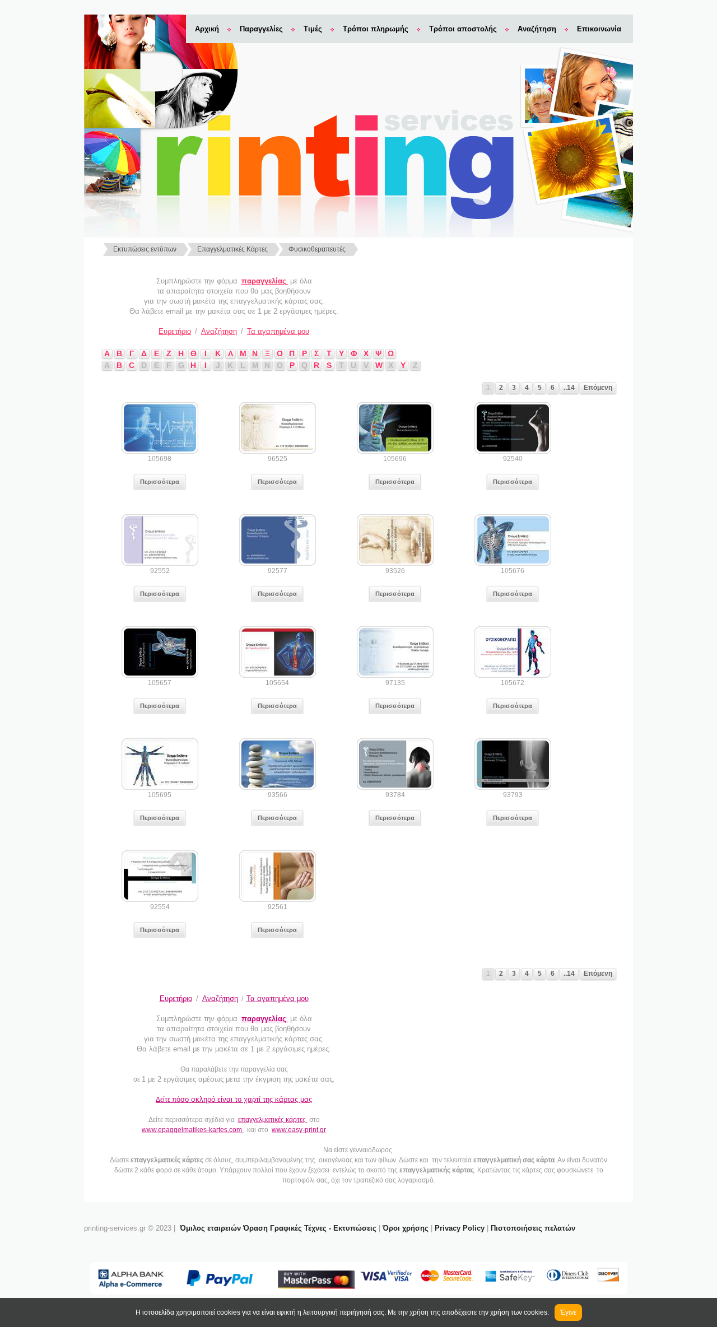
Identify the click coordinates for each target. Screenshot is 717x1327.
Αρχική (207, 29)
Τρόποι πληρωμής (375, 29)
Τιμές (313, 29)
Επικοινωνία (599, 29)
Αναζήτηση (537, 29)
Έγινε (568, 1312)
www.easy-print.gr (299, 1130)
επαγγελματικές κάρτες (273, 1120)
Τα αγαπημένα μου (278, 331)
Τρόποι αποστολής (463, 29)
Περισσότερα (159, 481)
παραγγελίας (264, 281)
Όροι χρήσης (406, 1228)
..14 (569, 388)
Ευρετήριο (175, 331)
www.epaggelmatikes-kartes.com (193, 1130)
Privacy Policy (460, 1228)
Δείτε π (234, 1099)
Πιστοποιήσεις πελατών (533, 1228)
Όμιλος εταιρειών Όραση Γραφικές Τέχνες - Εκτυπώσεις (278, 1228)
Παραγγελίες (261, 29)
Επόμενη (598, 388)
